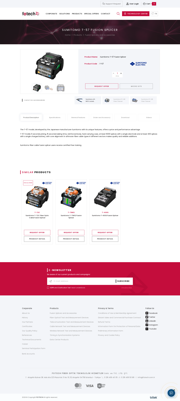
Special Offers (91, 13)
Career (25, 344)
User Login (134, 4)
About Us (26, 313)
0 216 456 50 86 (127, 377)
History (25, 317)
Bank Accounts (28, 354)
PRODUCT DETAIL (37, 239)
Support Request (113, 4)
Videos (149, 117)
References (27, 335)
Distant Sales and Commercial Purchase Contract (119, 317)
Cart (150, 4)
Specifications (54, 117)
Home (68, 35)
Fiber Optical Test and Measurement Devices (69, 317)
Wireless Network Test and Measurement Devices (71, 331)
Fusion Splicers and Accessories (100, 35)
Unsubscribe (126, 287)
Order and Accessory (101, 117)
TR (156, 13)
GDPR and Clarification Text (60, 288)
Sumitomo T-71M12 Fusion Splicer (71, 216)
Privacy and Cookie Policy (109, 335)
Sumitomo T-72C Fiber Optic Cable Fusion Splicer (37, 216)
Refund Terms (104, 322)
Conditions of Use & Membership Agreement (117, 313)
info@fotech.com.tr (146, 377)
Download (125, 117)
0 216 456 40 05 (111, 377)
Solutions (64, 13)
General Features (78, 117)
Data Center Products (59, 339)
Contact (105, 13)
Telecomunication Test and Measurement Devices (72, 322)
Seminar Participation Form (33, 348)
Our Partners (27, 322)
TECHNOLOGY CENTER (137, 13)
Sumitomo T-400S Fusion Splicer (105, 215)
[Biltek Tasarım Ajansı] (153, 397)
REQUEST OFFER (102, 86)
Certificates (27, 326)
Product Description (31, 117)
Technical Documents (31, 339)
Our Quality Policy (29, 331)
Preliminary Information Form (110, 331)
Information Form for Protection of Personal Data (119, 326)
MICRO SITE (136, 86)
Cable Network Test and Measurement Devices (70, 326)
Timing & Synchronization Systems (65, 335)
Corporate (51, 13)
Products (77, 13)
